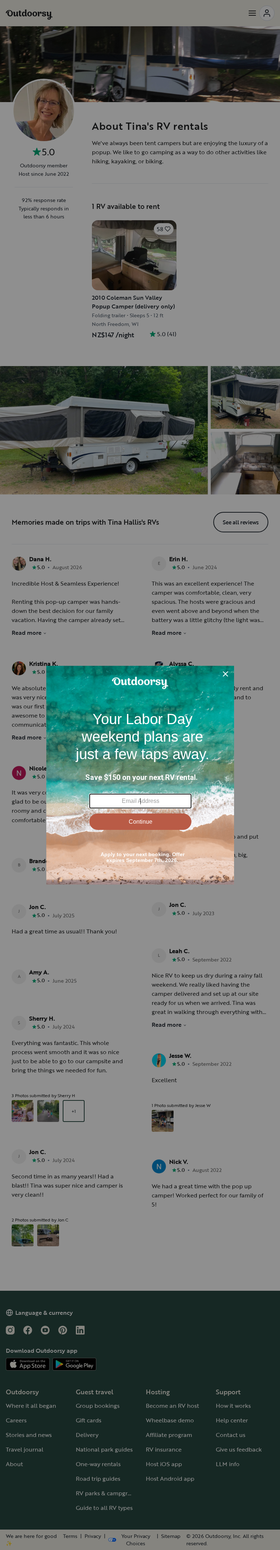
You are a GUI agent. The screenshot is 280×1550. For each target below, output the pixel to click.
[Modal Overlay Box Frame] (140, 775)
